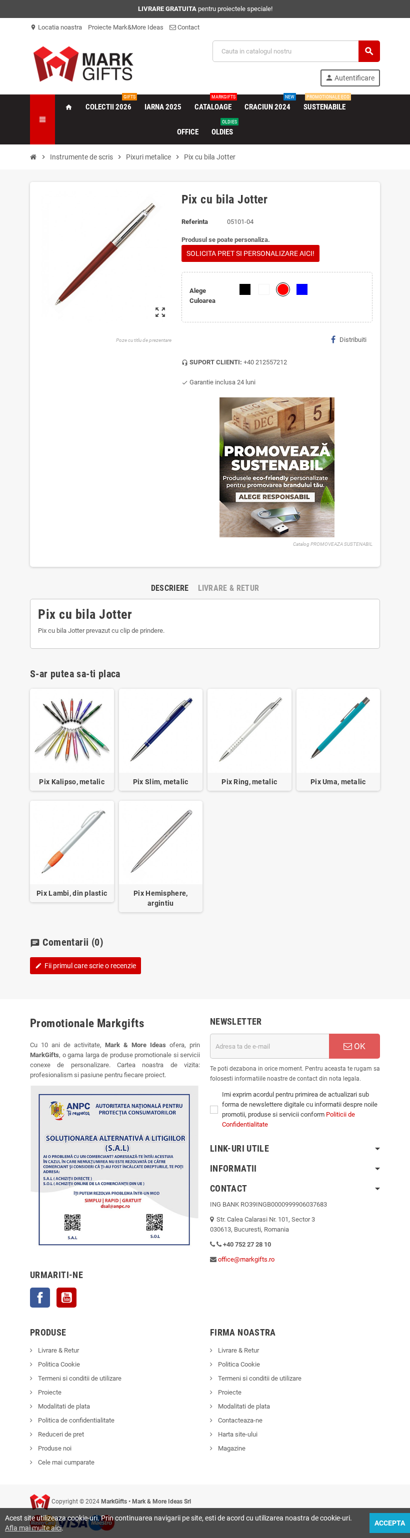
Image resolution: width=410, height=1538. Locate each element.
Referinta (195, 221)
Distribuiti (353, 339)
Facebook (40, 1298)
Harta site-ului (237, 1434)
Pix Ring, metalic (249, 782)
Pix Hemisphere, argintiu (161, 898)
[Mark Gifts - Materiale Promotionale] (83, 62)
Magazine (231, 1448)
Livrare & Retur (57, 1350)
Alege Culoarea (203, 295)
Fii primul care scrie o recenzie (85, 966)
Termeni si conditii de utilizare (79, 1378)
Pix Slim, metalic (160, 782)
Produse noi (54, 1448)
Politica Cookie (58, 1364)
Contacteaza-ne (239, 1420)
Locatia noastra (56, 27)
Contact (188, 27)
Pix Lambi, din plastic (71, 893)
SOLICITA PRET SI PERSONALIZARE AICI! (250, 253)
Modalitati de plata (63, 1406)
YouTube (66, 1298)
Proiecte (49, 1392)
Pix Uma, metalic (338, 782)
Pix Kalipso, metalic (71, 782)
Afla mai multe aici (33, 1528)
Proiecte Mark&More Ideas (126, 27)
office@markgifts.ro (246, 1259)
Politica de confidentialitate (75, 1420)
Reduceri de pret (60, 1434)
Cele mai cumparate (65, 1462)
